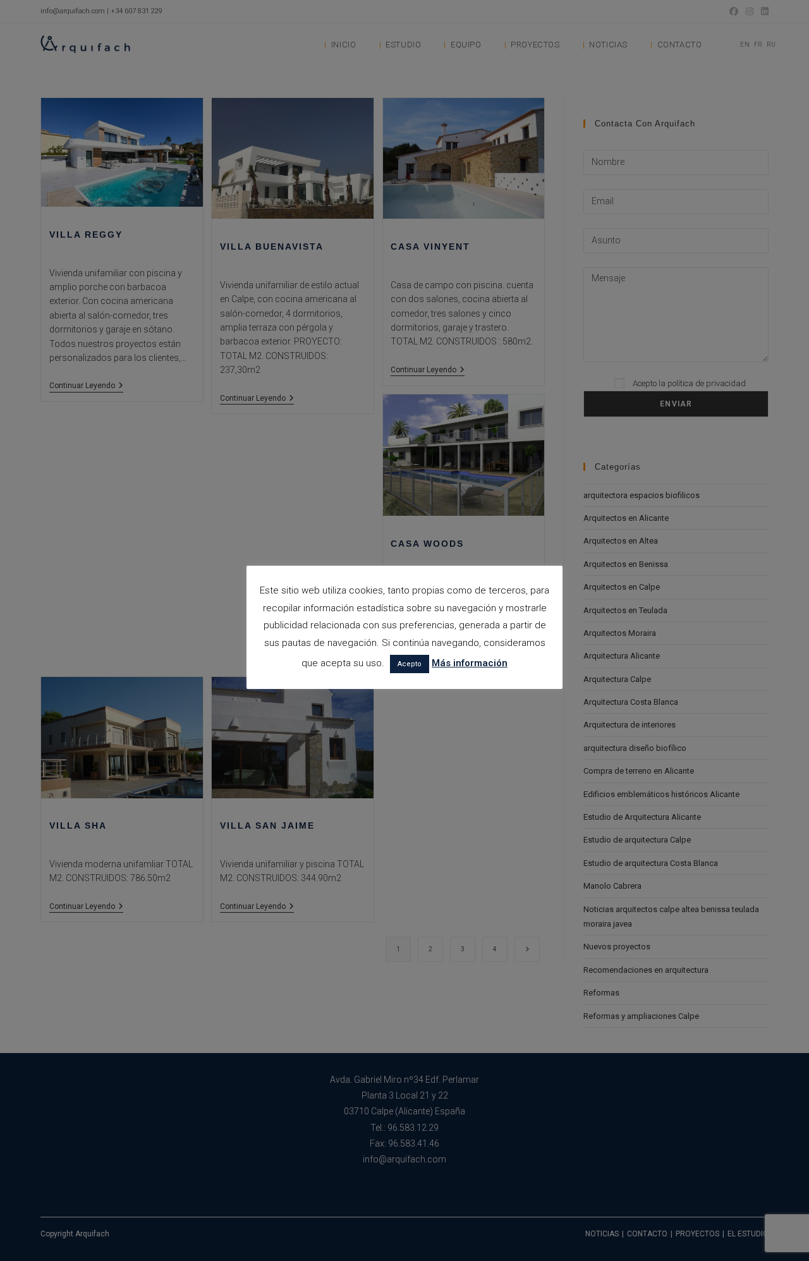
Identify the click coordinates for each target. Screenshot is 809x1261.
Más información (470, 663)
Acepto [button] (410, 664)
